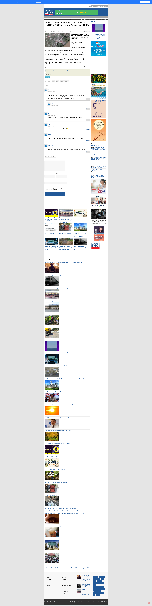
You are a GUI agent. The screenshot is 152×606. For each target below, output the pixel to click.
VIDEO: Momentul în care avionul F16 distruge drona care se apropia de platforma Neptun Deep (61, 339)
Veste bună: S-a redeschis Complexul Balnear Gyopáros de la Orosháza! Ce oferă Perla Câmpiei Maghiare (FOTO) (98, 154)
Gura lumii (87, 16)
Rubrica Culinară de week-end (98, 587)
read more (98, 38)
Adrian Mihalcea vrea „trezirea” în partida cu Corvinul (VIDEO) (55, 391)
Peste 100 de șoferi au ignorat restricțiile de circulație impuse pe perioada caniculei (98, 176)
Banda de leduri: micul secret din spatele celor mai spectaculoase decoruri (51, 248)
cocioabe (53, 81)
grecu (92, 175)
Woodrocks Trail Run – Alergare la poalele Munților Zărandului (55, 469)
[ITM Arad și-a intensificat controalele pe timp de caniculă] (52, 320)
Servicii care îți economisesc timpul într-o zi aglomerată (54, 526)
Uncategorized (100, 593)
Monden (99, 582)
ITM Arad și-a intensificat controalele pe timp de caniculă (54, 314)
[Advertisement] (66, 202)
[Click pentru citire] (70, 19)
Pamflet (94, 584)
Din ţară (61, 16)
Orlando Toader (70, 31)
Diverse (81, 16)
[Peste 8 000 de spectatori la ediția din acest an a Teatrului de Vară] (52, 558)
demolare (57, 81)
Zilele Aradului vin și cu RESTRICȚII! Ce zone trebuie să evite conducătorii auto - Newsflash (98, 170)
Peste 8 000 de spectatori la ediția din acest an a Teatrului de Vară (56, 552)
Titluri (63, 31)
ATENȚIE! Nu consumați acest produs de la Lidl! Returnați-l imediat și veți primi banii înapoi (60, 365)
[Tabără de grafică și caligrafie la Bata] (52, 462)
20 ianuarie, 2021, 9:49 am (51, 115)
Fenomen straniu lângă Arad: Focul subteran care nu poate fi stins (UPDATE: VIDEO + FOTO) (65, 248)
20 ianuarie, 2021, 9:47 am (54, 105)
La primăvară (48, 74)
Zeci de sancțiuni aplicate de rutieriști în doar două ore (54, 567)
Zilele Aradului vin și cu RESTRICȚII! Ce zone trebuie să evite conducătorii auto (98, 172)
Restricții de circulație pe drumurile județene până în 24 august (80, 19)
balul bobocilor (95, 576)
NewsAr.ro (77, 602)
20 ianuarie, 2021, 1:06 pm (51, 126)
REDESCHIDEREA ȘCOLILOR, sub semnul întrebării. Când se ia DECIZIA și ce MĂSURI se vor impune (79, 568)
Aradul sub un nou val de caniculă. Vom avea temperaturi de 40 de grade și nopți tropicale (60, 404)
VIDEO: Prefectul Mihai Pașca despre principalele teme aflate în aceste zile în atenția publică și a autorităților (64, 417)
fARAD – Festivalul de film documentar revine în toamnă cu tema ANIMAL (51, 219)
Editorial (94, 580)
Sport (56, 16)
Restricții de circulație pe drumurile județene (52, 495)
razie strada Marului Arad (64, 81)
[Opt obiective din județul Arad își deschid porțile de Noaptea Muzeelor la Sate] (52, 436)
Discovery (98, 578)
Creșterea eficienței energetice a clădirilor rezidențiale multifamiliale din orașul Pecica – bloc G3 (61, 510)
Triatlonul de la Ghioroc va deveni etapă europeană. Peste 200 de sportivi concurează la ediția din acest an (105, 19)
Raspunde (87, 98)
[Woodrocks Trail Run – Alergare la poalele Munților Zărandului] (52, 475)
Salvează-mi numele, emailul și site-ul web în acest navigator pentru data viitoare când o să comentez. (54, 188)
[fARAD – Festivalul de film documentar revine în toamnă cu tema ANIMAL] (52, 449)
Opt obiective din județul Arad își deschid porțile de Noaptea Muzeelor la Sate (58, 430)
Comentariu (46, 159)
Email (57, 173)
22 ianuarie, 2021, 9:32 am (51, 147)
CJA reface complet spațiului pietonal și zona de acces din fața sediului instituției (59, 539)
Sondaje (76, 16)
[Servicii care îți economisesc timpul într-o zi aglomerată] (52, 532)
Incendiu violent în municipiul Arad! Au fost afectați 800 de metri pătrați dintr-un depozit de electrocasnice (55, 19)
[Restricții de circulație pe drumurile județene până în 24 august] (52, 281)
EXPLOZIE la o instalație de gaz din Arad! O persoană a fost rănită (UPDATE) (98, 162)
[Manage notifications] (149, 603)
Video (92, 16)
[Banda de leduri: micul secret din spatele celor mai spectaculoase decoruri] (52, 359)
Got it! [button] (145, 2)
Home (46, 16)
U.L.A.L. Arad (98, 16)
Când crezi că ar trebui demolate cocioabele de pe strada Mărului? (56, 70)
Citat (100, 576)
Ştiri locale (51, 16)
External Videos (99, 580)
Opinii (72, 16)
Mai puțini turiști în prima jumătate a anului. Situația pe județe (65, 233)
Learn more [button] (38, 2)
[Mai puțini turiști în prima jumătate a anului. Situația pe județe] (52, 488)
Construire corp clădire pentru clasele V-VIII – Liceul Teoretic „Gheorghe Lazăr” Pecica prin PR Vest (62, 508)
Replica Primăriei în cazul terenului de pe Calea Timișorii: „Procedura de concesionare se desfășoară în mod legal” (64, 378)
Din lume (66, 16)
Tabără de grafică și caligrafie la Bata (51, 456)
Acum (47, 72)
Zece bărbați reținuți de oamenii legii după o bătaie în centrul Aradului (98, 167)
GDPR (103, 16)
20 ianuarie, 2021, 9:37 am (51, 91)
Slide (54, 31)
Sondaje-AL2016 (102, 589)
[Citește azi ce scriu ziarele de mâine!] (49, 15)
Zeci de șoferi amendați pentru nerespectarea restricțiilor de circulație (57, 326)
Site (45, 180)
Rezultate (88, 77)
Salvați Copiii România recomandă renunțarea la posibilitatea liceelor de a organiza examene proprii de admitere (64, 513)
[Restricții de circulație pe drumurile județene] (52, 501)
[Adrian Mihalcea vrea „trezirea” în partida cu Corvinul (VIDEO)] (52, 397)
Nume (45, 173)
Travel (100, 591)
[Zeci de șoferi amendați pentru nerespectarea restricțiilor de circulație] (52, 333)
